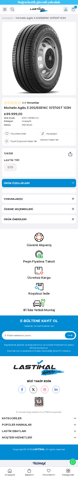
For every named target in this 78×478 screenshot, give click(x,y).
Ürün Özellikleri (17, 183)
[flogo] (39, 368)
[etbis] (39, 402)
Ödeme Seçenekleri (18, 209)
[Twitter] (33, 389)
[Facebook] (22, 389)
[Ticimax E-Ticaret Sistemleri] (39, 464)
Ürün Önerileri (15, 219)
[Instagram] (44, 389)
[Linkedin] (56, 389)
